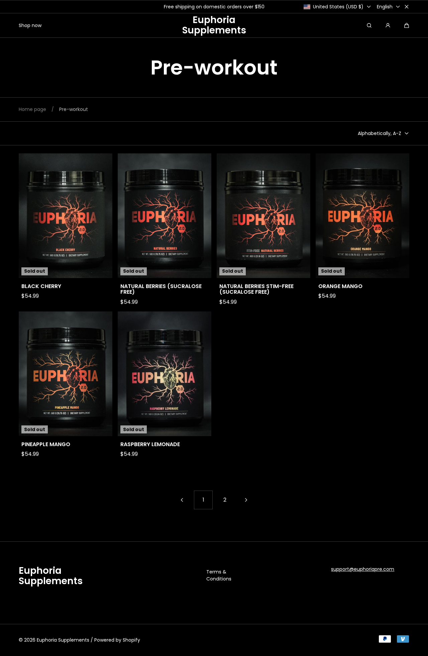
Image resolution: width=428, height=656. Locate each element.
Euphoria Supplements (63, 640)
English (385, 6)
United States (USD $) (338, 6)
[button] (406, 25)
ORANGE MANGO (340, 286)
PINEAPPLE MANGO (45, 444)
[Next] (246, 500)
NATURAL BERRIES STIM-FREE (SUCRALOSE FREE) (256, 289)
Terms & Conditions (218, 575)
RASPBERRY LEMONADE (150, 444)
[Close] (406, 6)
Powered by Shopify (117, 640)
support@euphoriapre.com (362, 569)
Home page (32, 109)
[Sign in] (388, 25)
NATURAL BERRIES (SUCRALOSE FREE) (161, 289)
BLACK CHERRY (41, 286)
